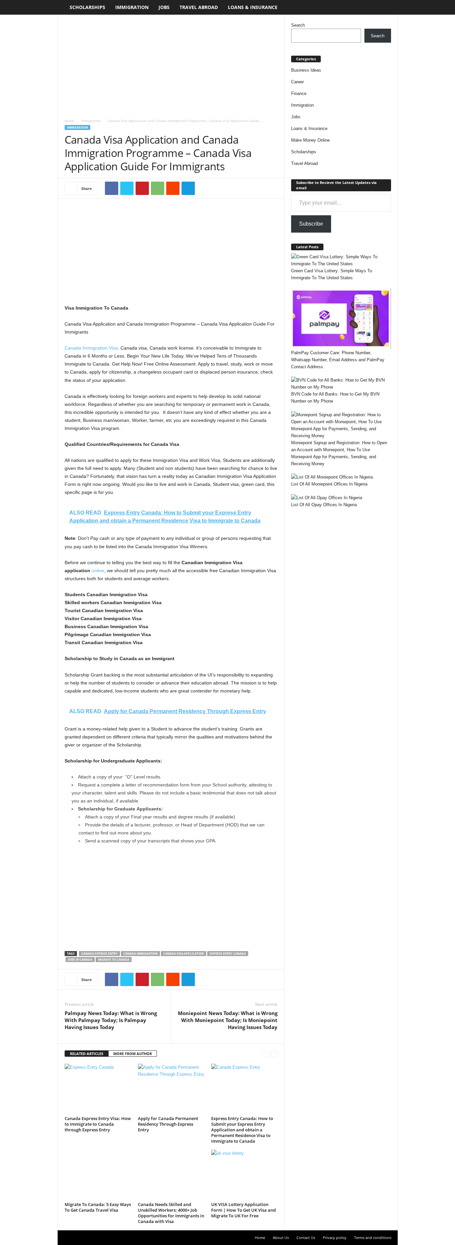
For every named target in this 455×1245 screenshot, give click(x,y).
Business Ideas (306, 70)
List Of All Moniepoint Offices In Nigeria (329, 484)
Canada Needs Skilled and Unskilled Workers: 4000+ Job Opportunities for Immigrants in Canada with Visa (171, 1212)
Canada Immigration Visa (91, 348)
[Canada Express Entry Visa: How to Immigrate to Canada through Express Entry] (98, 1089)
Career (297, 81)
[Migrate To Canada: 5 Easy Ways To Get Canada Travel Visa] (98, 1175)
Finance (298, 93)
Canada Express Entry (99, 953)
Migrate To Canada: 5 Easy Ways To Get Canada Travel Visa (98, 1207)
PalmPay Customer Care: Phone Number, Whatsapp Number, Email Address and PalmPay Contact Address (337, 359)
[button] (387, 7)
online (98, 570)
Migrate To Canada (113, 959)
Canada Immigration (140, 953)
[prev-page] (265, 1053)
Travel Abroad (199, 7)
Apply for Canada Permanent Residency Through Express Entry (168, 1124)
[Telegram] (188, 188)
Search (298, 25)
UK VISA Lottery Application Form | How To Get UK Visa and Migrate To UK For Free (243, 1210)
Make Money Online (310, 140)
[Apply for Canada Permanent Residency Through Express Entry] (171, 1089)
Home (69, 120)
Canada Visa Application (183, 953)
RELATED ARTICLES (86, 1053)
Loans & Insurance (252, 7)
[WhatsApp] (157, 188)
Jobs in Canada (80, 959)
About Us (281, 1237)
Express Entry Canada (228, 953)
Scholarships (87, 7)
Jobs (164, 7)
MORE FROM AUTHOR (132, 1053)
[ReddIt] (173, 188)
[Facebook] (111, 188)
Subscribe (311, 224)
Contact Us (305, 1237)
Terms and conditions (372, 1237)
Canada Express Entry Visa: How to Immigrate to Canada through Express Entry (98, 1124)
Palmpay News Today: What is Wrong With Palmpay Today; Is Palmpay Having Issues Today (111, 1020)
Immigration (132, 7)
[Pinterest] (142, 188)
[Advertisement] (171, 64)
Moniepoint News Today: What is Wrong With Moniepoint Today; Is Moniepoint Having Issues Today (227, 1020)
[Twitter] (127, 188)
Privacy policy (334, 1237)
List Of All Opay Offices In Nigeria (324, 504)
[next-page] (274, 1053)
